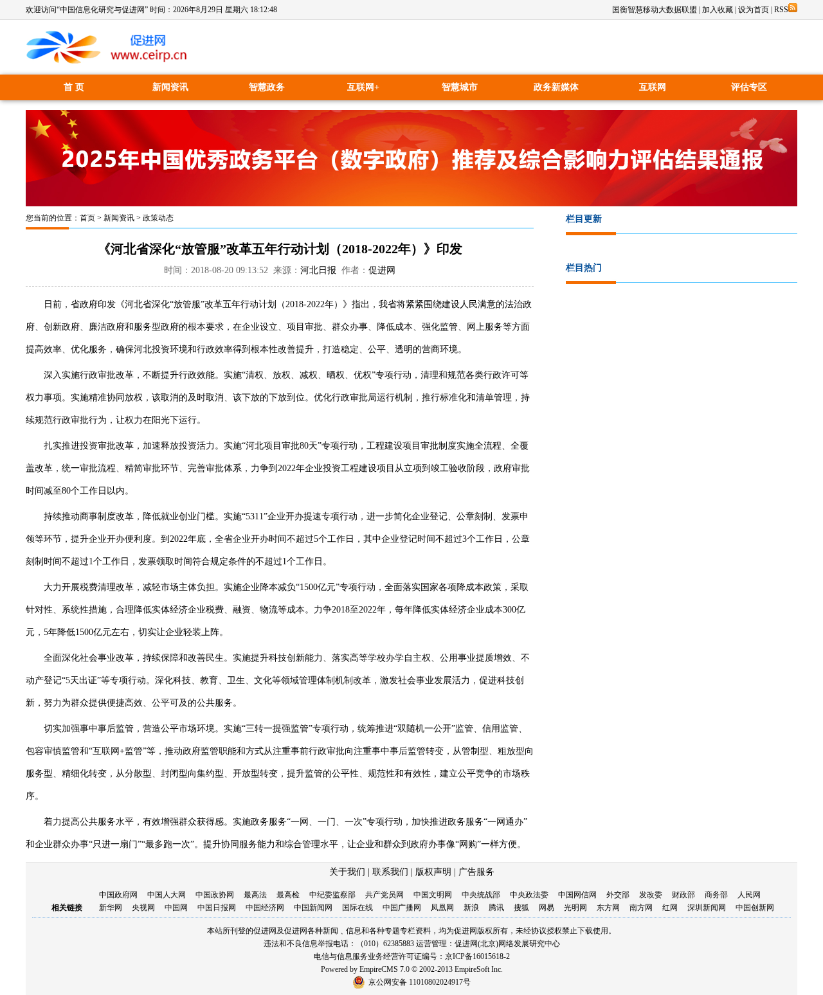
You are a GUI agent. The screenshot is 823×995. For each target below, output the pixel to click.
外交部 (617, 894)
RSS (781, 9)
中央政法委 (529, 894)
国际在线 (357, 907)
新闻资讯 (170, 87)
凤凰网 (442, 907)
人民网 (749, 894)
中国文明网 (432, 894)
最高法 (255, 894)
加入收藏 (717, 9)
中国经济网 (265, 907)
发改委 (650, 894)
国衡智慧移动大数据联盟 (654, 9)
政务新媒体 (556, 87)
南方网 (641, 907)
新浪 (471, 907)
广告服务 (476, 872)
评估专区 (749, 87)
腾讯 (496, 907)
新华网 (110, 907)
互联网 (652, 87)
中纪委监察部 (332, 894)
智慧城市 (460, 87)
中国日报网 (216, 907)
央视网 (143, 907)
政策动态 (158, 217)
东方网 (608, 907)
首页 (87, 217)
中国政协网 (214, 894)
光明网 (575, 907)
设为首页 (753, 9)
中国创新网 (755, 907)
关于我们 (347, 872)
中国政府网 (118, 894)
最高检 (288, 894)
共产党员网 (384, 894)
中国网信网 (577, 894)
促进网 (381, 270)
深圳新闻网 (706, 907)
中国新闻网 (313, 907)
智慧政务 (267, 87)
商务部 (716, 894)
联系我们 (390, 872)
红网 (670, 907)
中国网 (176, 907)
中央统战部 (481, 894)
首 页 (74, 87)
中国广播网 (402, 907)
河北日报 (318, 270)
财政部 (683, 894)
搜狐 (521, 907)
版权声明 (433, 872)
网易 (546, 907)
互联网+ (363, 87)
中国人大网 (166, 894)
